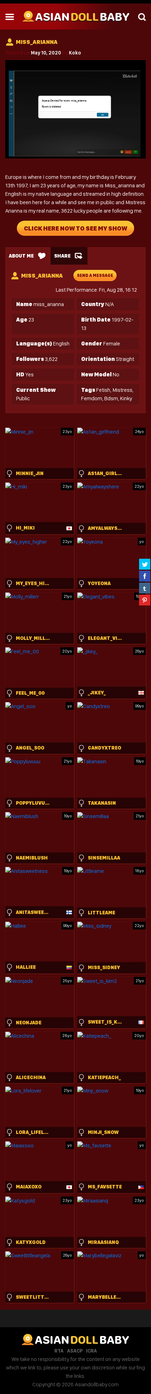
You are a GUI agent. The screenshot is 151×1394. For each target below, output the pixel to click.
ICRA (91, 1351)
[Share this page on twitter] (144, 564)
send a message (95, 275)
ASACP (75, 1351)
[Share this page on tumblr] (144, 588)
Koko (75, 53)
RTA (59, 1351)
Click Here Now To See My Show (75, 228)
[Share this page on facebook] (144, 576)
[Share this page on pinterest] (144, 599)
